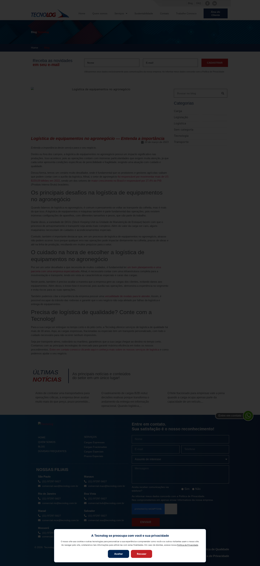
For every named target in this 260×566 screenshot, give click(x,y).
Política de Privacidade (187, 545)
